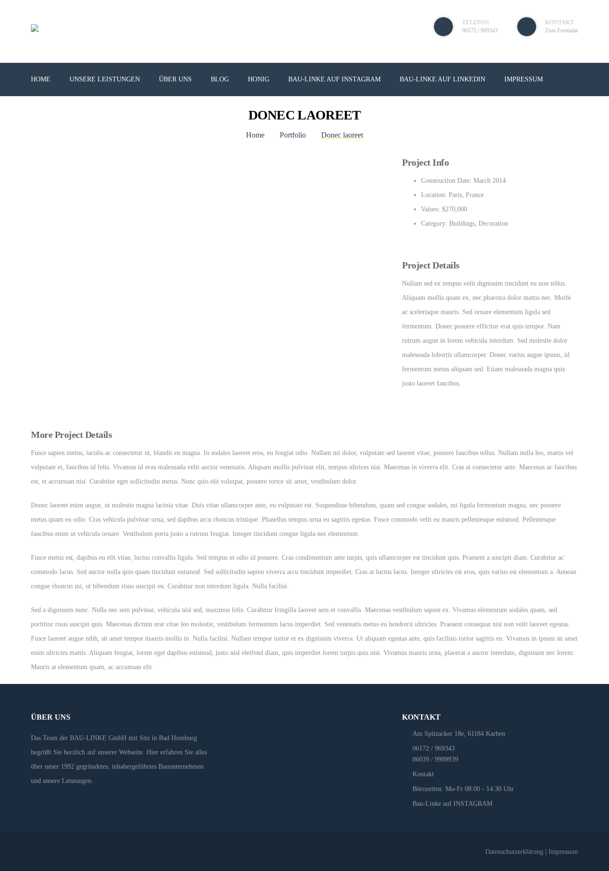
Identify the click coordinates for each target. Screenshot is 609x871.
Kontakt (423, 774)
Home (255, 135)
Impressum (563, 851)
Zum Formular (561, 30)
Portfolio (293, 135)
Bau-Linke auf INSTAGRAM (452, 803)
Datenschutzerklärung (514, 851)
